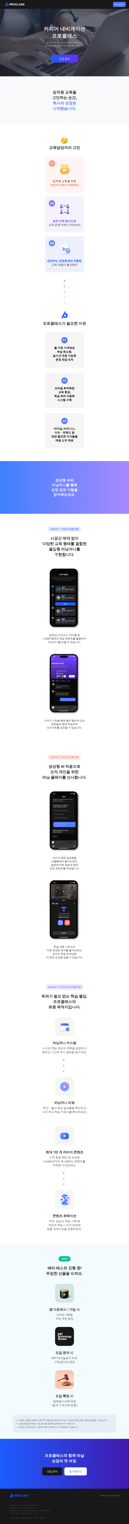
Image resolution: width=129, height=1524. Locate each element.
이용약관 (103, 1495)
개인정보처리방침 (113, 1495)
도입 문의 (64, 58)
